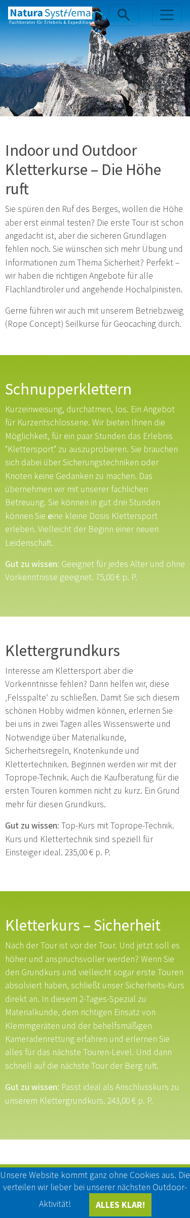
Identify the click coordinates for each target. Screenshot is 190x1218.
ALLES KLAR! (120, 1204)
